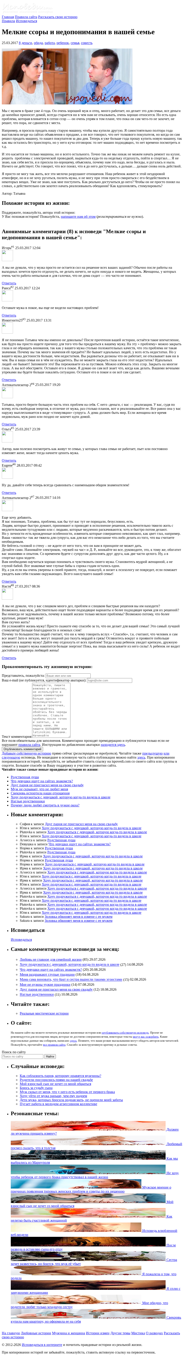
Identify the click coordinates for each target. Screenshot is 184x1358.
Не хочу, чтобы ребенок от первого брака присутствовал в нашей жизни (95, 1175)
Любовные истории (36, 1333)
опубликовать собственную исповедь (125, 1032)
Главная (8, 17)
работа (50, 43)
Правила (8, 21)
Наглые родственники (28, 801)
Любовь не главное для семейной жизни (51, 959)
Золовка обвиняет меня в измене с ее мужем (78, 916)
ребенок (63, 43)
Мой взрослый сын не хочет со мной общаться (55, 1084)
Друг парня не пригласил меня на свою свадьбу (47, 785)
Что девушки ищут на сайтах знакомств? (42, 781)
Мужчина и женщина (68, 1333)
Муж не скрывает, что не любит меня (39, 789)
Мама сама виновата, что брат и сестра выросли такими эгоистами (71, 979)
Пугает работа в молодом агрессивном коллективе (58, 1104)
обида (38, 43)
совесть (86, 43)
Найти (50, 1056)
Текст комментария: (17, 736)
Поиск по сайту (14, 1052)
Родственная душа (25, 777)
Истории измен (98, 1333)
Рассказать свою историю (57, 17)
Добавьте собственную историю (26, 753)
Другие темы (120, 1333)
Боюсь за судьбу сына (36, 1088)
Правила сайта (26, 17)
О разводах (154, 1333)
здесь (141, 757)
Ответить (9, 283)
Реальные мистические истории (44, 1013)
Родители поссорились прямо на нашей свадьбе (56, 1080)
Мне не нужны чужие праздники (45, 984)
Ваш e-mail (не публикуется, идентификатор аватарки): (44, 680)
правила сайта (29, 745)
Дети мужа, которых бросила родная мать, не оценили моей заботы (71, 1100)
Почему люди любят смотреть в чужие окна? (45, 805)
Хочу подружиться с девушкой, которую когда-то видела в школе (60, 797)
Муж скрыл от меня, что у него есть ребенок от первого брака (67, 1092)
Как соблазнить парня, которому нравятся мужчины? (60, 1076)
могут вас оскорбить (146, 1036)
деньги (27, 43)
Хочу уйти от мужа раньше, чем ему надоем (53, 1096)
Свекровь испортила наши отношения (40, 793)
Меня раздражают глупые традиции (47, 974)
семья (75, 43)
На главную (11, 1333)
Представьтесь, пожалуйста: (24, 675)
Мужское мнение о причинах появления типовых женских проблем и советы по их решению (91, 1189)
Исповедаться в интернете (42, 1345)
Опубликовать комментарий (22, 749)
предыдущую (152, 753)
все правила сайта (54, 1044)
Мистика (138, 1333)
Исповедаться (26, 21)
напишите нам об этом (78, 216)
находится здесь (113, 745)
